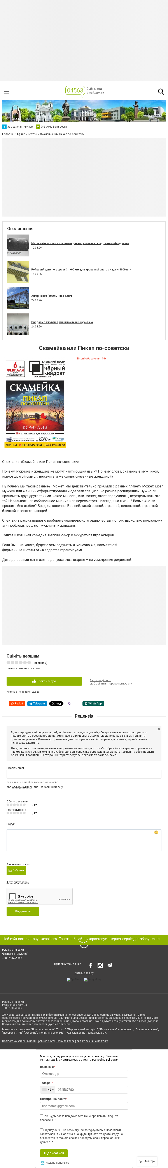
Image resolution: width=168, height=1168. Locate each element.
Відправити (23, 911)
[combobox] (47, 1089)
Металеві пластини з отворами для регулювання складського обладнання (80, 243)
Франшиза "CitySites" (15, 953)
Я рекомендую (46, 681)
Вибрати (18, 870)
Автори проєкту (84, 972)
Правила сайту (46, 1041)
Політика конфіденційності (19, 1041)
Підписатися (54, 1153)
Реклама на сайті (13, 949)
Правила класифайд (68, 1041)
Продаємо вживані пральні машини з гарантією (62, 322)
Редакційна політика (95, 1041)
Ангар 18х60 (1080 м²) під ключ (51, 295)
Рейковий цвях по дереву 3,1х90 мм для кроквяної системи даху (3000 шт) (81, 269)
